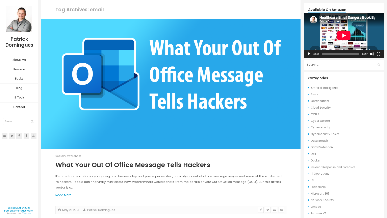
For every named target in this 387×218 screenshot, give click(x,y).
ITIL (313, 180)
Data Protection (322, 147)
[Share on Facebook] (261, 210)
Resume (19, 69)
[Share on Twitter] (267, 210)
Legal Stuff (14, 208)
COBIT (315, 114)
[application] (344, 35)
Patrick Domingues (100, 210)
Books (19, 79)
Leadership (318, 187)
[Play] (309, 54)
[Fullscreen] (379, 54)
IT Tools (19, 97)
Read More (63, 195)
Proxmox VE (318, 213)
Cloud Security (321, 108)
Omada (316, 207)
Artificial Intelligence (324, 88)
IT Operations (320, 174)
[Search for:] (344, 65)
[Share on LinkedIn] (274, 210)
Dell (313, 154)
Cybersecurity (320, 127)
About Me (19, 60)
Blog (19, 88)
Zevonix (26, 213)
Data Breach (319, 141)
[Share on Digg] (281, 210)
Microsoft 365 (320, 194)
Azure (314, 94)
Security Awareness (68, 156)
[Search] (32, 121)
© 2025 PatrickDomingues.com (18, 209)
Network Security (322, 200)
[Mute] (372, 54)
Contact (19, 107)
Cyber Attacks (321, 121)
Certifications (320, 101)
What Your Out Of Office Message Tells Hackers (132, 164)
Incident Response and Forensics (333, 167)
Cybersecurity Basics (325, 134)
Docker (315, 160)
